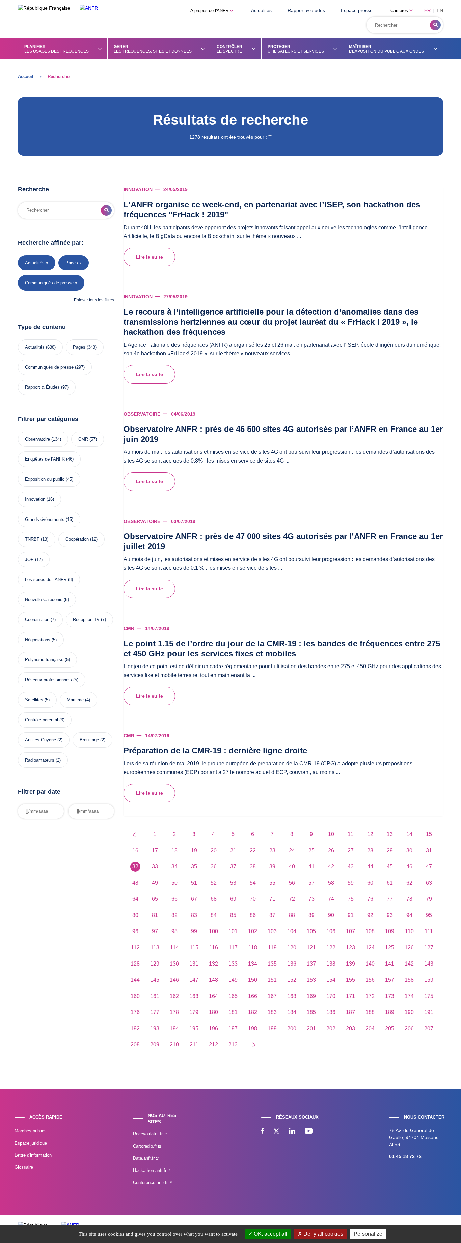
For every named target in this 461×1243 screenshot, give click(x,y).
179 (193, 1012)
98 (174, 931)
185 (311, 1012)
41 (311, 866)
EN (440, 10)
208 (135, 1044)
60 (370, 883)
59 (351, 883)
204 (370, 1028)
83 (194, 915)
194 (174, 1028)
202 (330, 1028)
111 (429, 931)
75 (351, 899)
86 (253, 915)
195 (193, 1028)
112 (135, 947)
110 (409, 931)
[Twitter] (276, 1131)
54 (253, 883)
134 (252, 964)
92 (370, 915)
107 (350, 931)
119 (272, 947)
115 (194, 947)
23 (272, 850)
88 (292, 915)
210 (174, 1044)
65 (155, 899)
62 (409, 883)
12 (370, 834)
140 (370, 964)
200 (291, 1028)
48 (135, 883)
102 (252, 931)
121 (311, 947)
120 (291, 947)
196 (213, 1028)
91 (351, 915)
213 (233, 1044)
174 (409, 996)
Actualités (261, 10)
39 (272, 866)
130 (174, 964)
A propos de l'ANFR (210, 10)
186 (330, 1012)
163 (193, 996)
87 (272, 915)
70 (253, 899)
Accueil (25, 76)
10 (331, 834)
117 (233, 947)
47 (429, 866)
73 (311, 899)
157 (389, 980)
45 (390, 866)
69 (233, 899)
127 (428, 947)
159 (428, 980)
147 (193, 980)
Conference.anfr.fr (151, 1182)
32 (135, 866)
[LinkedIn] (292, 1131)
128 (135, 964)
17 (155, 850)
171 (350, 996)
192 (135, 1028)
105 (311, 931)
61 (390, 883)
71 (272, 899)
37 (233, 866)
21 (233, 850)
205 (389, 1028)
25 (311, 850)
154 (330, 980)
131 (193, 964)
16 (135, 850)
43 (351, 866)
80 (135, 915)
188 (370, 1012)
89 (311, 915)
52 (214, 883)
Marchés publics (31, 1130)
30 (409, 850)
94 (409, 915)
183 (272, 1012)
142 (409, 964)
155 (350, 980)
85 (233, 915)
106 (330, 931)
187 (350, 1012)
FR (427, 10)
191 (428, 1012)
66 (174, 899)
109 (389, 931)
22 (253, 850)
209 (154, 1044)
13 (390, 834)
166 (252, 996)
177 (154, 1012)
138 (330, 964)
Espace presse (357, 10)
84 (214, 915)
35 (194, 866)
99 (194, 931)
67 (194, 899)
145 (154, 980)
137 (311, 964)
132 (213, 964)
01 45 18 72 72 (405, 1156)
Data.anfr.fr (144, 1158)
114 (174, 947)
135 (272, 964)
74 (331, 899)
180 (213, 1012)
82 (174, 915)
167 (272, 996)
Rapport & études (306, 10)
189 (389, 1012)
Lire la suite (149, 257)
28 (370, 850)
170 (330, 996)
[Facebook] (262, 1131)
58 (331, 883)
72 (292, 899)
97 (155, 931)
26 (331, 850)
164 (213, 996)
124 (370, 947)
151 (272, 980)
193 (154, 1028)
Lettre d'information (33, 1155)
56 (292, 883)
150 (252, 980)
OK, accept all (269, 1234)
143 (428, 964)
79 (429, 899)
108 (370, 931)
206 (409, 1028)
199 (272, 1028)
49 (155, 883)
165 (233, 996)
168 (291, 996)
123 (350, 947)
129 (154, 964)
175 (428, 996)
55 (272, 883)
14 (409, 834)
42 (331, 866)
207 (428, 1028)
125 (389, 947)
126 (409, 947)
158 (409, 980)
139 (350, 964)
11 (350, 834)
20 (214, 850)
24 (292, 850)
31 (429, 850)
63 (429, 883)
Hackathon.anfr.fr (150, 1170)
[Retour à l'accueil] (89, 8)
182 (252, 1012)
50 (174, 883)
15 (429, 834)
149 (233, 980)
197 (233, 1028)
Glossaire (24, 1167)
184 (291, 1012)
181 (233, 1012)
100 (213, 931)
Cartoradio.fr (145, 1146)
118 (252, 947)
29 (390, 850)
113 (155, 947)
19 (194, 850)
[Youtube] (309, 1131)
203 (350, 1028)
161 (154, 996)
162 (174, 996)
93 (390, 915)
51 (194, 883)
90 (331, 915)
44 (370, 866)
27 (351, 850)
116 (213, 947)
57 (311, 883)
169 (311, 996)
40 (292, 866)
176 (135, 1012)
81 (155, 915)
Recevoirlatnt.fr (148, 1133)
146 (174, 980)
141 (389, 964)
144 (135, 980)
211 (194, 1044)
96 (135, 931)
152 (291, 980)
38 (253, 866)
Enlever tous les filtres (94, 300)
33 (155, 866)
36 (214, 866)
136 (291, 964)
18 (174, 850)
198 (252, 1028)
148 (213, 980)
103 (272, 931)
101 (233, 931)
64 (135, 899)
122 (330, 947)
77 (390, 899)
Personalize (368, 1234)
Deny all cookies (322, 1234)
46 (409, 866)
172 (370, 996)
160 (135, 996)
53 (233, 883)
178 (174, 1012)
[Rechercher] (435, 25)
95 (429, 915)
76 (370, 899)
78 (409, 899)
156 (370, 980)
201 (311, 1028)
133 (233, 964)
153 (311, 980)
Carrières (399, 10)
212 (213, 1044)
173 (389, 996)
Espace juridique (31, 1143)
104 (291, 931)
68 (214, 899)
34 (174, 866)
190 (409, 1012)
